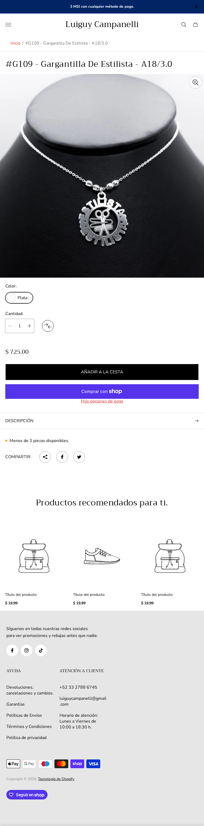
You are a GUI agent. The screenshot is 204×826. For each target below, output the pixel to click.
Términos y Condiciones (29, 726)
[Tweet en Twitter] (79, 457)
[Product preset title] (34, 556)
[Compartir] (45, 457)
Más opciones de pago (102, 401)
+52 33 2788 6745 (78, 687)
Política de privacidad (26, 738)
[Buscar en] (184, 24)
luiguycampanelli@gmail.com (83, 701)
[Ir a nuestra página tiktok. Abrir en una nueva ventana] (41, 650)
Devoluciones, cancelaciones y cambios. (30, 690)
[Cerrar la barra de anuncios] (196, 6)
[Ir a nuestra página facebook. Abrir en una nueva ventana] (12, 650)
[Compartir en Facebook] (62, 457)
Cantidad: (14, 313)
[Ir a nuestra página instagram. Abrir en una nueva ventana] (26, 650)
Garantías (15, 704)
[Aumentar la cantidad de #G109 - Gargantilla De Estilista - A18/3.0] (29, 326)
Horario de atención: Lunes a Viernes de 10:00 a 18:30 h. (79, 721)
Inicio (15, 43)
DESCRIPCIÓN (19, 421)
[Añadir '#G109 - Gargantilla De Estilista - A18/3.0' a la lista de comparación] (48, 326)
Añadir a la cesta (102, 372)
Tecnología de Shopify (56, 778)
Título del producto (21, 595)
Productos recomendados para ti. (102, 503)
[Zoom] (195, 82)
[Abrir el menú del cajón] (8, 24)
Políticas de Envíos (24, 715)
